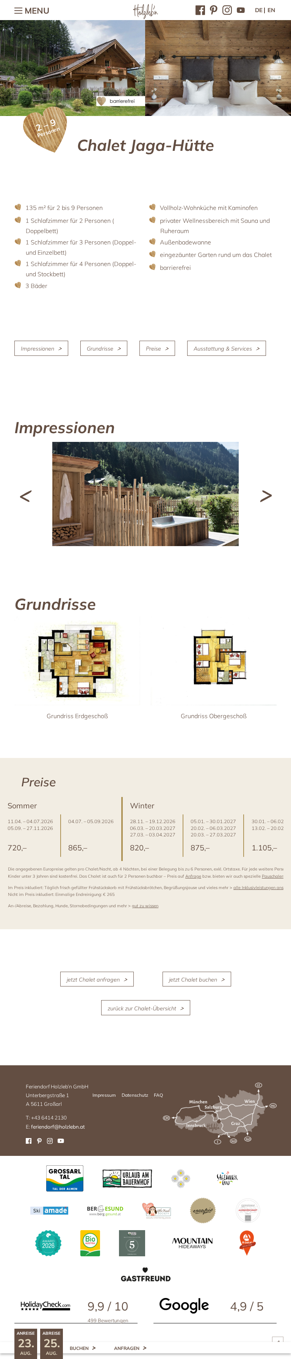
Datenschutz (135, 1095)
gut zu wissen (145, 905)
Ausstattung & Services (223, 348)
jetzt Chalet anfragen (93, 979)
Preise (153, 348)
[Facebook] (200, 9)
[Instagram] (227, 9)
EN (271, 10)
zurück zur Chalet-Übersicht (142, 1008)
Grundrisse (100, 348)
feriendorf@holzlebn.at (58, 1126)
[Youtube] (241, 9)
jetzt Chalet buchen (193, 979)
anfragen (126, 1348)
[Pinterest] (213, 9)
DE (259, 10)
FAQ (158, 1095)
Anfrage (193, 876)
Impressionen (37, 348)
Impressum (104, 1095)
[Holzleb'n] (145, 17)
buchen (79, 1348)
